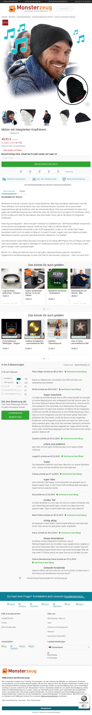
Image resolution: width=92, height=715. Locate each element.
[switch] (84, 705)
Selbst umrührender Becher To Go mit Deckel (33, 293)
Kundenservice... (74, 596)
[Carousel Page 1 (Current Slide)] (44, 309)
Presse (4, 623)
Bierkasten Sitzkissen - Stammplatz (57, 292)
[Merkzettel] (78, 9)
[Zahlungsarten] (46, 605)
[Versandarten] (22, 648)
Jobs (49, 623)
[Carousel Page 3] (48, 309)
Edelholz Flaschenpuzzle (54, 342)
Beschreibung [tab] (9, 191)
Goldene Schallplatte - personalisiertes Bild (34, 342)
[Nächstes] (87, 63)
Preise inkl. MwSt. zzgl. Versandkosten (13, 146)
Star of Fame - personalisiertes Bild (79, 342)
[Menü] (88, 695)
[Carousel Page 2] (46, 309)
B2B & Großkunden (8, 627)
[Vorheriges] (3, 63)
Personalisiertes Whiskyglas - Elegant (11, 342)
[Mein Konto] (85, 9)
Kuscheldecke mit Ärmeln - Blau (79, 292)
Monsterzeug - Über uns (56, 618)
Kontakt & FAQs (7, 618)
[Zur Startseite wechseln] (30, 9)
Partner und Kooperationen (57, 627)
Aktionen (50, 632)
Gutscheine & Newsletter (56, 636)
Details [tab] (22, 191)
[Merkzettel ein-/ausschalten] (87, 104)
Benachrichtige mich (46, 164)
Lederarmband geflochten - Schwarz (11, 292)
